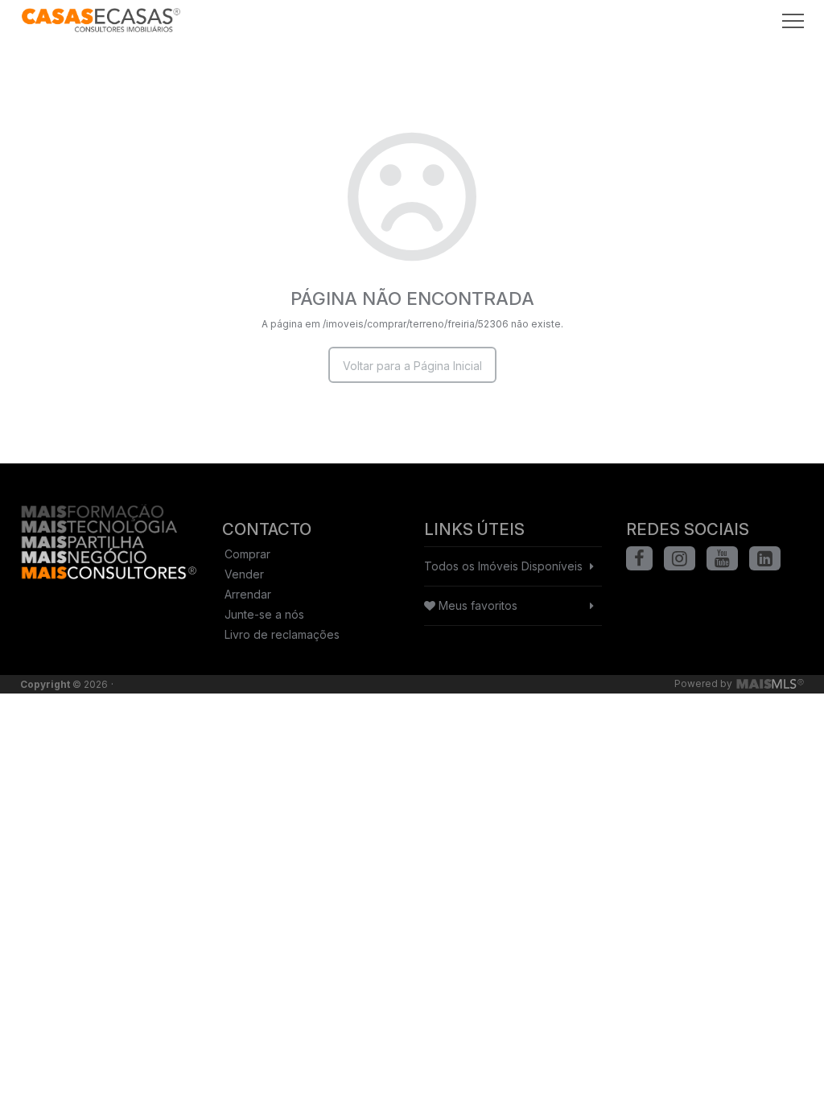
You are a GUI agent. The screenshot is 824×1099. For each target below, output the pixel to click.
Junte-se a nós (264, 614)
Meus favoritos (476, 605)
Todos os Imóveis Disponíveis (503, 566)
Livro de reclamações (282, 634)
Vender (244, 574)
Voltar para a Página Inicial (412, 366)
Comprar (247, 554)
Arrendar (248, 594)
